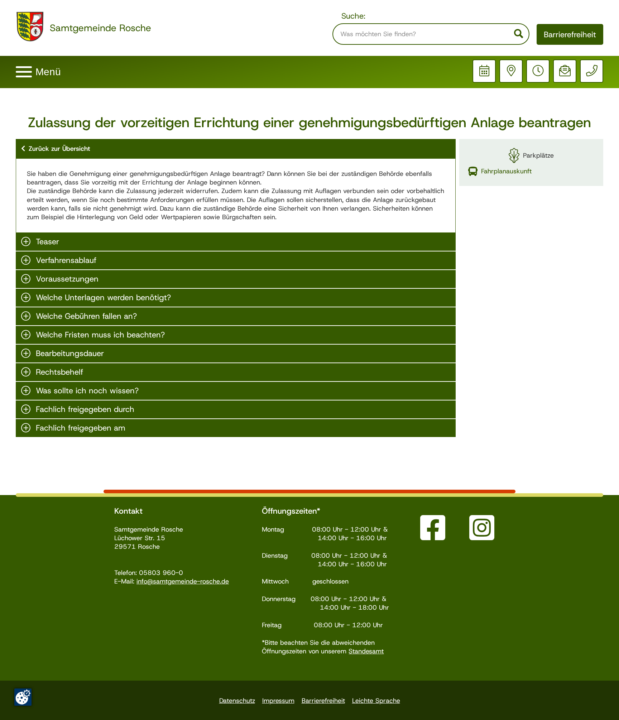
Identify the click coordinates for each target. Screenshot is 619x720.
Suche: (353, 16)
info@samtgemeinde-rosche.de (182, 581)
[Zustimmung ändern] (23, 697)
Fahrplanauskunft (506, 171)
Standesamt (366, 651)
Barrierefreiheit (570, 34)
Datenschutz (237, 700)
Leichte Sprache (376, 700)
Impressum (278, 700)
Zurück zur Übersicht (59, 148)
